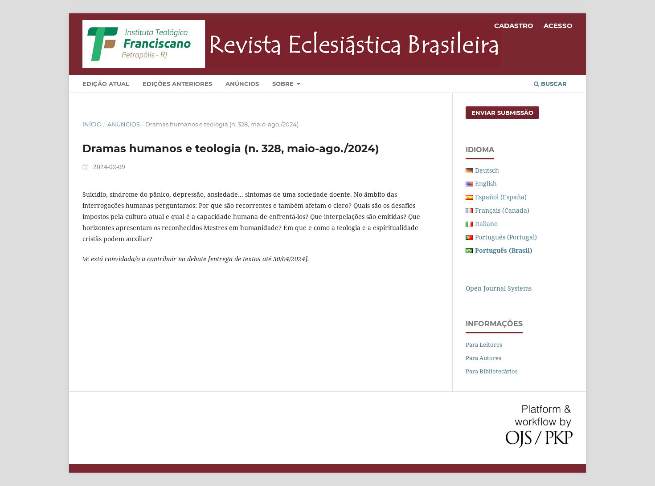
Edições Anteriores (177, 83)
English (486, 183)
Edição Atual (105, 83)
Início (92, 124)
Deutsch (487, 170)
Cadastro (513, 25)
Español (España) (501, 197)
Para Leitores (484, 344)
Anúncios (242, 83)
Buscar (553, 83)
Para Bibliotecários (492, 371)
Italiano (486, 223)
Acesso (558, 25)
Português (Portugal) (506, 237)
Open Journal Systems (499, 288)
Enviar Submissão (502, 112)
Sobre (283, 83)
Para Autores (483, 358)
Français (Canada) (502, 210)
